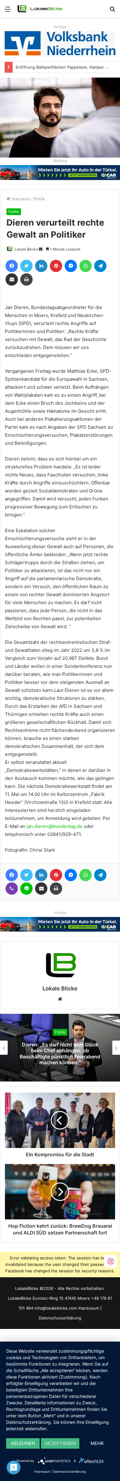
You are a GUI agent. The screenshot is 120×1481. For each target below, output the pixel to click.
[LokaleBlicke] (40, 8)
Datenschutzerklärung (60, 1317)
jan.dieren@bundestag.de (54, 826)
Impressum (88, 1308)
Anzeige (60, 27)
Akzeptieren (60, 1443)
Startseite (20, 198)
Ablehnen (23, 1443)
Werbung (60, 161)
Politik (39, 198)
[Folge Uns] (110, 1261)
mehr (97, 1443)
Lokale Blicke (26, 249)
